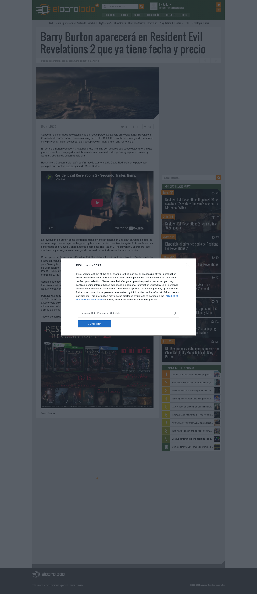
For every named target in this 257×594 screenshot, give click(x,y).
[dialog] (128, 297)
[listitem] (128, 313)
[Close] (189, 265)
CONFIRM (95, 323)
